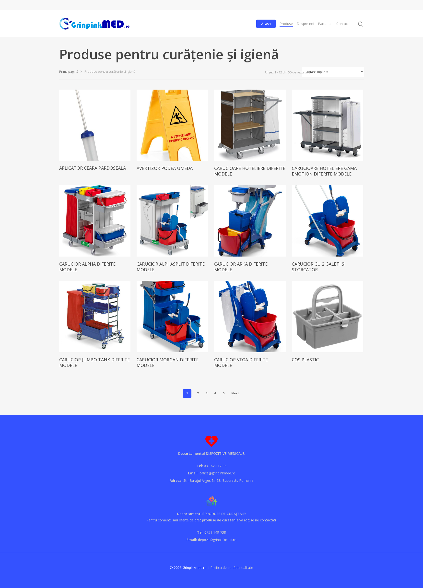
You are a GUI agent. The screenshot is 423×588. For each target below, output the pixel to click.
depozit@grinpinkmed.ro (217, 539)
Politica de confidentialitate (231, 567)
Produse (286, 23)
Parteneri (325, 23)
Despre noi (305, 23)
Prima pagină (68, 71)
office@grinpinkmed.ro (217, 473)
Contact (342, 23)
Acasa (266, 23)
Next (235, 393)
